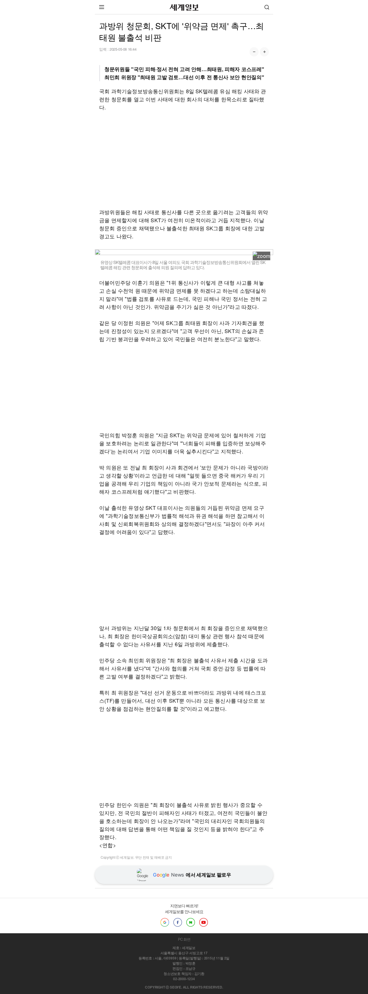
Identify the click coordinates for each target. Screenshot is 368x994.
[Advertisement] (184, 159)
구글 (164, 922)
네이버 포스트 (190, 922)
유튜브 (203, 922)
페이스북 (177, 922)
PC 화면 (184, 939)
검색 (266, 7)
